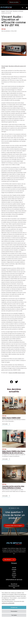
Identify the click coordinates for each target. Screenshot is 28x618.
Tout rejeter (14, 615)
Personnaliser (14, 611)
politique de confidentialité (8, 603)
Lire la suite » (5, 423)
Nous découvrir (7, 559)
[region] (14, 604)
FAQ (14, 587)
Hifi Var (3, 29)
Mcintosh (14, 575)
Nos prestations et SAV (14, 585)
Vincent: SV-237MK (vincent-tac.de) (17, 372)
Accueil (3, 11)
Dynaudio (14, 569)
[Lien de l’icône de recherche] (22, 8)
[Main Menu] (26, 7)
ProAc (14, 576)
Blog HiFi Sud (14, 584)
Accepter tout (14, 607)
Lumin (14, 571)
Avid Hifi (14, 567)
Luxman (14, 573)
